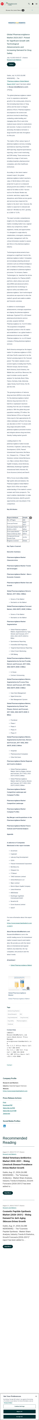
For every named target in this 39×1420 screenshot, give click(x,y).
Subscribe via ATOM (9, 1111)
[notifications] (32, 4)
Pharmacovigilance (22, 1021)
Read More (8, 1193)
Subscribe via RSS (9, 1108)
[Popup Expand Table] (30, 517)
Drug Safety (11, 1021)
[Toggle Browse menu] (32, 10)
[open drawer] (36, 4)
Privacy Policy (8, 1402)
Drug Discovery (24, 1017)
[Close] (36, 1396)
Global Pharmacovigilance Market (21, 965)
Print (4, 1102)
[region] (19, 1406)
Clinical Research (12, 1014)
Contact (9, 1065)
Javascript (6, 1113)
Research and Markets (14, 60)
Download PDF (8, 1105)
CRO (21, 1014)
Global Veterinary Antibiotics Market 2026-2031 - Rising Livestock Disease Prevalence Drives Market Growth (17, 1163)
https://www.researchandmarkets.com (15, 1091)
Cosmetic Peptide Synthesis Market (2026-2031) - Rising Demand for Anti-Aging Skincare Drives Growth (17, 1216)
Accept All (19, 1416)
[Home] (9, 3)
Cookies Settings (19, 1406)
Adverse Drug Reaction (14, 1011)
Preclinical (10, 1024)
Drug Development (12, 1017)
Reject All (19, 1411)
